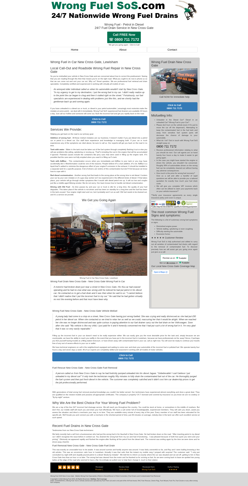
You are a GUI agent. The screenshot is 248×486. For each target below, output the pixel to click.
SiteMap (93, 479)
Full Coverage (102, 479)
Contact (172, 49)
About (122, 49)
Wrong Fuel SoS (148, 469)
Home (74, 49)
